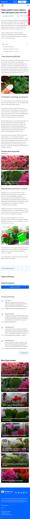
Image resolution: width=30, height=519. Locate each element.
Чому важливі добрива (8, 46)
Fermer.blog (2, 5)
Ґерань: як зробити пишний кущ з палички (13, 168)
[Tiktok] (26, 493)
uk (16, 2)
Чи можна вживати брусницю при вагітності (15, 348)
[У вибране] (26, 158)
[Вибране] (28, 2)
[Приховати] (27, 44)
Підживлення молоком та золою (10, 51)
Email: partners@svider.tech (6, 514)
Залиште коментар (7, 283)
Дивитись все (4, 153)
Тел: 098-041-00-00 (5, 513)
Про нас (2, 507)
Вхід (22, 1)
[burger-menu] (28, 5)
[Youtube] (24, 493)
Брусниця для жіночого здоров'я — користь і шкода (15, 335)
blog (4, 2)
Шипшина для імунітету (10, 322)
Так (22, 268)
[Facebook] (16, 493)
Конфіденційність (4, 505)
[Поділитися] (18, 15)
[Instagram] (18, 493)
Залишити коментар (15, 287)
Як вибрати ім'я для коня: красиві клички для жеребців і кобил (15, 308)
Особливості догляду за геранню (11, 49)
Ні (26, 268)
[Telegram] (21, 493)
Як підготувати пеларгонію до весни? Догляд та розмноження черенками (14, 182)
